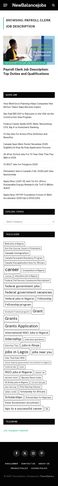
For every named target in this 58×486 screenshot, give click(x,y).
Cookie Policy (39, 468)
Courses (8, 276)
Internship (13, 339)
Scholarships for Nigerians (38, 397)
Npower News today (31, 377)
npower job (40, 372)
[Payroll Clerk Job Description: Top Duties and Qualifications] (29, 50)
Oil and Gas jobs (38, 382)
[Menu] (5, 5)
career (12, 269)
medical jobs (10, 367)
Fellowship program (18, 304)
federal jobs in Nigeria (19, 298)
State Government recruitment (22, 402)
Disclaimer (11, 464)
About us (44, 464)
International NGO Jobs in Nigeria (26, 332)
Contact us (28, 464)
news (21, 367)
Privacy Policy (19, 468)
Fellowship (44, 298)
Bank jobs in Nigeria (14, 244)
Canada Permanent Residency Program (24, 258)
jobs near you (42, 352)
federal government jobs (22, 286)
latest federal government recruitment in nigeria (27, 362)
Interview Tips (11, 345)
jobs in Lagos (16, 352)
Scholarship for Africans (32, 391)
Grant (38, 311)
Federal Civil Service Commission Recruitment (27, 280)
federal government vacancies (28, 292)
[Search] (53, 5)
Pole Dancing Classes (30, 387)
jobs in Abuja (30, 345)
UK (47, 409)
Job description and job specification (25, 63)
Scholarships (13, 397)
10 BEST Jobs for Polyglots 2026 (20, 164)
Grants (11, 318)
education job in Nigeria (26, 276)
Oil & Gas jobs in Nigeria (16, 382)
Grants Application (21, 326)
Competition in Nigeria (33, 270)
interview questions (34, 339)
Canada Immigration (17, 253)
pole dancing (10, 387)
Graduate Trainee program (17, 312)
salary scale (11, 392)
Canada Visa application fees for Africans (25, 263)
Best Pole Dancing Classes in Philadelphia (22, 248)
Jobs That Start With (15, 358)
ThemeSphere (47, 476)
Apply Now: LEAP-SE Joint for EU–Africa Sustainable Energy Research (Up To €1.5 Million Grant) (28, 184)
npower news (11, 377)
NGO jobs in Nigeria (18, 372)
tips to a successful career (23, 408)
